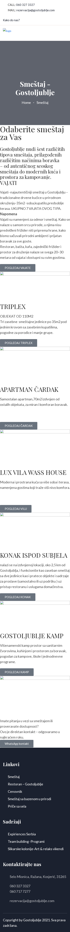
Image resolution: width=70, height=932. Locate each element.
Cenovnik (15, 791)
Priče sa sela (17, 806)
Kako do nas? (11, 20)
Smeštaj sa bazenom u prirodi (29, 799)
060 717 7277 (20, 891)
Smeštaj (14, 776)
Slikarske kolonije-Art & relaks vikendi (36, 849)
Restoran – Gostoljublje (25, 784)
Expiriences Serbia (22, 834)
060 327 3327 (25, 4)
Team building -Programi (26, 841)
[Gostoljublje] (7, 32)
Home (27, 102)
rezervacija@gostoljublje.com (35, 10)
